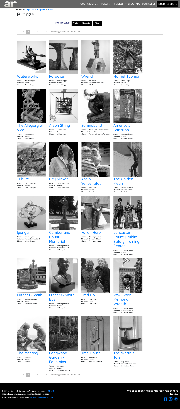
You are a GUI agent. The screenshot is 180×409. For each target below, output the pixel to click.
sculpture (29, 9)
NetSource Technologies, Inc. (42, 397)
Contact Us (148, 3)
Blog (131, 3)
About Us (92, 3)
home (50, 9)
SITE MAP (50, 391)
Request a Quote (167, 4)
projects (41, 9)
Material (86, 23)
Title (75, 23)
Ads (138, 3)
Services (118, 3)
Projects (105, 3)
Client (97, 23)
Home (82, 3)
